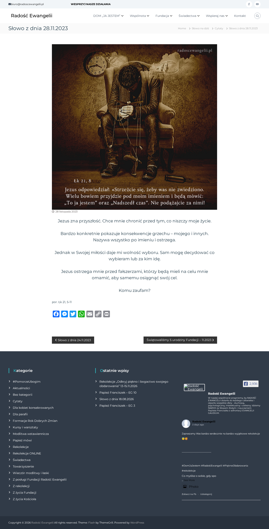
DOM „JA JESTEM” (106, 16)
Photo (193, 487)
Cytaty (219, 28)
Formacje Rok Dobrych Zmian (35, 421)
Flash (91, 522)
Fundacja (162, 16)
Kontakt (240, 16)
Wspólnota (138, 16)
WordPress (137, 522)
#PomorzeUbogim (27, 381)
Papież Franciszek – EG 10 (117, 392)
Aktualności (21, 388)
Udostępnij (206, 494)
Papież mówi (22, 440)
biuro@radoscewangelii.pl (27, 4)
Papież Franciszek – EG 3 (117, 405)
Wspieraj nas (215, 16)
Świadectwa (187, 16)
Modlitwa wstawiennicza (31, 434)
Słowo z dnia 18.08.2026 (116, 399)
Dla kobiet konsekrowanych (33, 408)
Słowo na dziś (200, 28)
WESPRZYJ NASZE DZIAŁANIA (91, 4)
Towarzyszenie (23, 466)
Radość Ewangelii (31, 16)
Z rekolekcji (21, 486)
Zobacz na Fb (189, 494)
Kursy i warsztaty (25, 427)
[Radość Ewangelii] (194, 387)
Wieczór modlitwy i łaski (31, 473)
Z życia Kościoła (24, 499)
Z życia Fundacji (24, 492)
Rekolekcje (21, 447)
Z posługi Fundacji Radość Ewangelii (40, 479)
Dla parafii (20, 414)
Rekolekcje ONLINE (27, 453)
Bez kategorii (22, 395)
